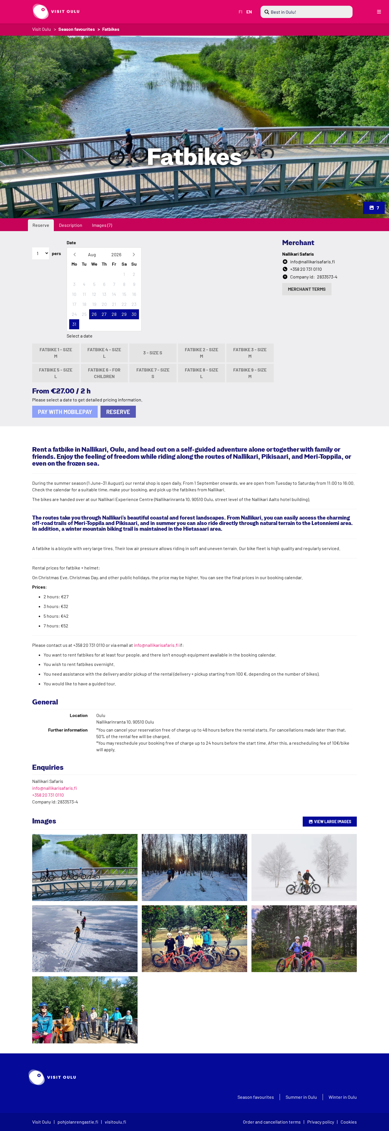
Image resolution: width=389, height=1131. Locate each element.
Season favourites (76, 29)
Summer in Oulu (301, 1097)
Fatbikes (110, 29)
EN (249, 11)
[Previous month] (74, 254)
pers (56, 253)
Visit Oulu (41, 29)
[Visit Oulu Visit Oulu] (53, 11)
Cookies (349, 1121)
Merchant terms (307, 289)
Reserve (40, 225)
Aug (92, 254)
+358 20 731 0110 (48, 794)
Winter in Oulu (343, 1097)
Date (71, 242)
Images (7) (102, 225)
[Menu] (379, 11)
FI (240, 11)
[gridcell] (74, 274)
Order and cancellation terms (272, 1121)
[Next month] (133, 254)
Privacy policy (320, 1121)
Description (70, 225)
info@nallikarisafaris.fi (156, 645)
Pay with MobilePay (65, 411)
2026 (116, 254)
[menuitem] (307, 11)
